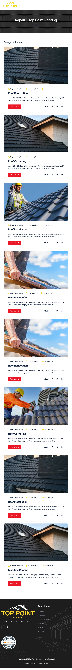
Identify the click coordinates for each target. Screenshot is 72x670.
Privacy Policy (43, 663)
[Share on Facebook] (52, 106)
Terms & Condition (30, 663)
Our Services (44, 620)
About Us (43, 616)
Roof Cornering (17, 161)
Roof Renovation (18, 93)
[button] (0, 668)
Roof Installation (17, 229)
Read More (13, 107)
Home (36, 25)
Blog (41, 627)
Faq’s (42, 623)
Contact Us (43, 631)
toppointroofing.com (16, 89)
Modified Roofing (18, 297)
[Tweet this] (57, 106)
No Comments (48, 89)
